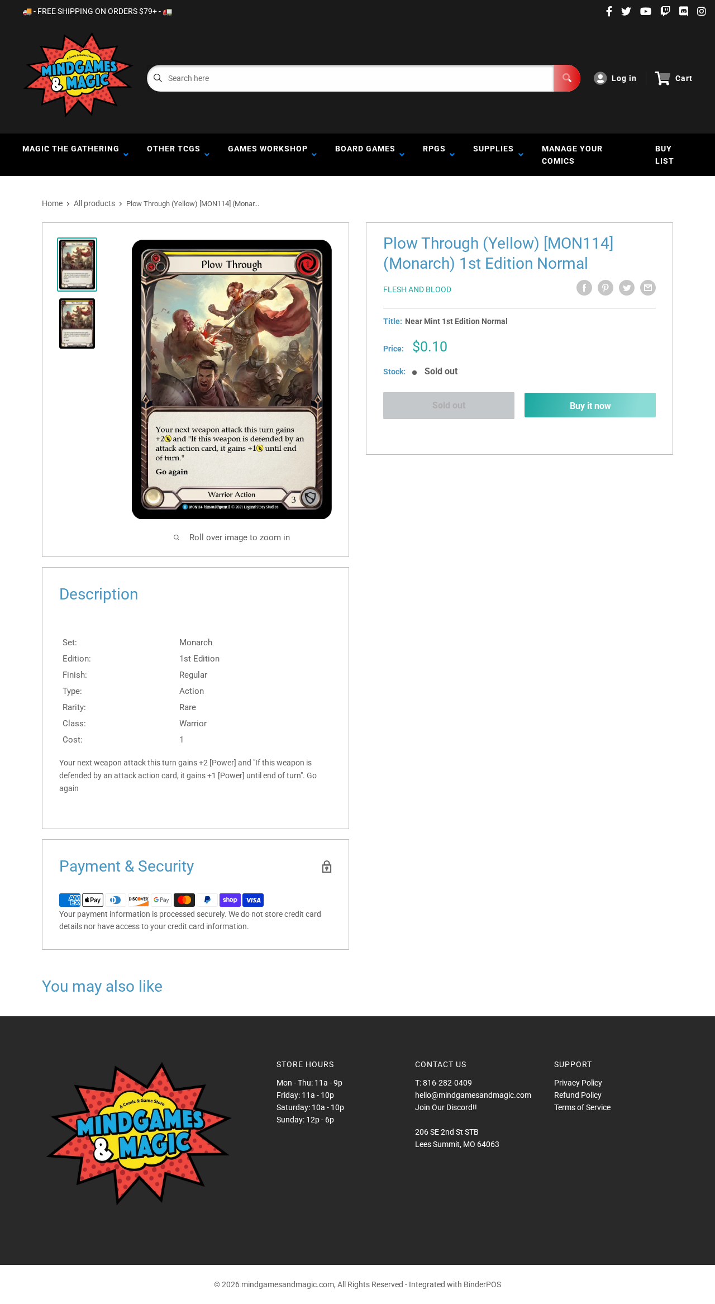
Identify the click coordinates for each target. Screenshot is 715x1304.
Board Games (365, 154)
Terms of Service (582, 1107)
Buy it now (590, 405)
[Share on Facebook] (584, 288)
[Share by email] (648, 288)
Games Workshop (268, 154)
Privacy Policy (578, 1082)
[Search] (567, 78)
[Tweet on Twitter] (627, 288)
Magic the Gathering (71, 154)
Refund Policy (578, 1095)
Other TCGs (174, 154)
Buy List (664, 154)
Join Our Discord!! (446, 1107)
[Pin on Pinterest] (605, 288)
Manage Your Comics (572, 154)
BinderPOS (482, 1284)
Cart (684, 78)
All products (94, 203)
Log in (624, 78)
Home (52, 203)
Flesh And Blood (417, 289)
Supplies (493, 154)
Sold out (448, 405)
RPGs (434, 154)
